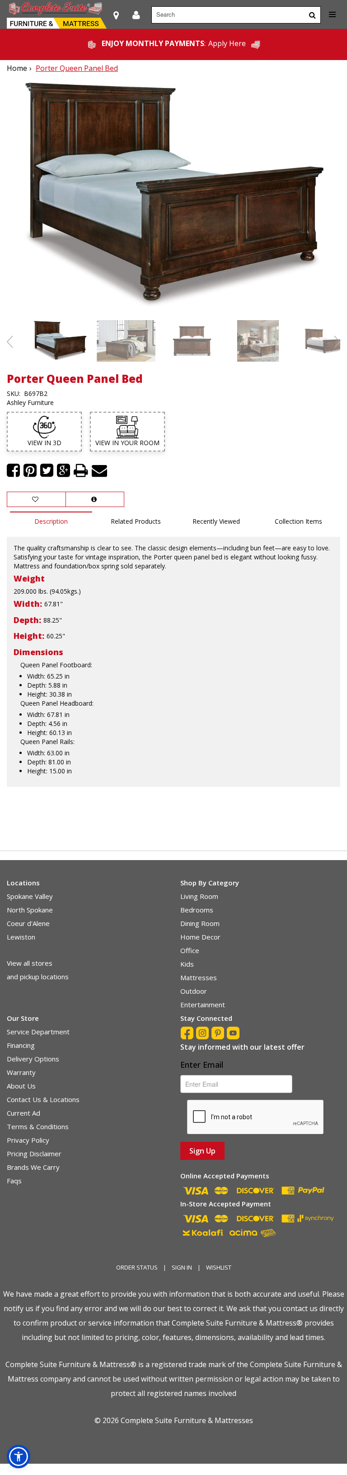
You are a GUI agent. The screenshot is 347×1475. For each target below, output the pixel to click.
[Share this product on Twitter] (46, 470)
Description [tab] (51, 521)
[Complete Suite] (57, 14)
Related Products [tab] (136, 521)
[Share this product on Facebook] (13, 470)
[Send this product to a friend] (99, 470)
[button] (136, 14)
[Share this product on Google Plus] (63, 470)
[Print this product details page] (81, 470)
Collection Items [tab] (298, 521)
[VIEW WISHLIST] (36, 499)
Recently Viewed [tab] (216, 521)
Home (17, 68)
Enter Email (201, 1064)
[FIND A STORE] (116, 14)
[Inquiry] (95, 499)
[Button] (312, 15)
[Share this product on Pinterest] (30, 470)
